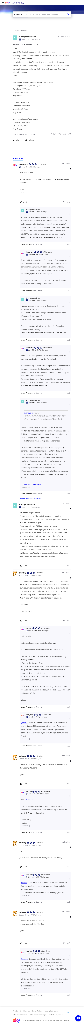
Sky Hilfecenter (25, 1011)
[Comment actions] (70, 169)
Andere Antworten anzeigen (30, 498)
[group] (53, 134)
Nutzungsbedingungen (51, 1011)
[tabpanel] (42, 581)
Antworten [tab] (18, 158)
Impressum (59, 1015)
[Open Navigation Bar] (3, 2)
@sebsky (24, 723)
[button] (23, 244)
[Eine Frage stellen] (78, 1018)
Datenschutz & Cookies (20, 1015)
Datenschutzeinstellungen (38, 1015)
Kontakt (51, 1015)
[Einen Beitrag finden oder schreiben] (68, 14)
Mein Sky (15, 1011)
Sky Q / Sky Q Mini (21, 31)
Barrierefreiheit (37, 1011)
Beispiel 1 (27, 484)
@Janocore (28, 413)
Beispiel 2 (37, 484)
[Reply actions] (69, 214)
